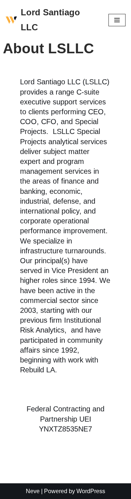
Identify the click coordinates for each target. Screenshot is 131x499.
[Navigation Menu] (117, 20)
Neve (33, 491)
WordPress (90, 491)
